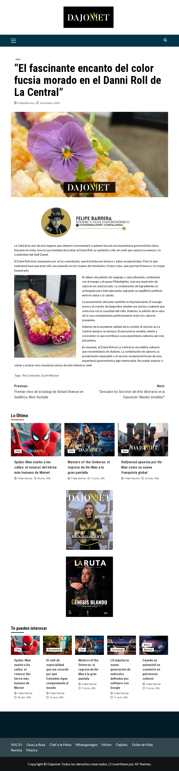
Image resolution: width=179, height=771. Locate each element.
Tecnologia (117, 649)
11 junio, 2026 (120, 697)
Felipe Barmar (25, 478)
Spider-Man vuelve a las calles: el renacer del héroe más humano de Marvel (35, 467)
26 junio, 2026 (56, 697)
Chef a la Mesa (60, 744)
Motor (147, 645)
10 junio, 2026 (153, 688)
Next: (132, 391)
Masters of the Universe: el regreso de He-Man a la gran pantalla (89, 467)
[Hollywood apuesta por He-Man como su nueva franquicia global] (143, 439)
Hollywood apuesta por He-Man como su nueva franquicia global (142, 467)
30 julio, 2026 (44, 478)
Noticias (148, 649)
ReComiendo (31, 375)
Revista (16, 750)
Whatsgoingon (87, 744)
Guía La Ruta (35, 744)
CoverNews (119, 764)
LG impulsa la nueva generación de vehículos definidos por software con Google (120, 674)
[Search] (165, 40)
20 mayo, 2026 (152, 478)
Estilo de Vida (142, 744)
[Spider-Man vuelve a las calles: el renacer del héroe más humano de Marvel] (36, 439)
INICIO (16, 744)
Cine (17, 59)
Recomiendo (54, 649)
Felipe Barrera (26, 103)
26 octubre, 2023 (50, 103)
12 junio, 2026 (98, 478)
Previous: (48, 391)
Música (31, 750)
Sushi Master (50, 375)
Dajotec (122, 744)
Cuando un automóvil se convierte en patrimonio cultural (151, 669)
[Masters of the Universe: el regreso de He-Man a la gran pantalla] (89, 439)
